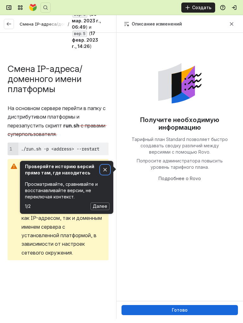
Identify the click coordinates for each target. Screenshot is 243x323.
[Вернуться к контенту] (9, 24)
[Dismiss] (105, 169)
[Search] (45, 8)
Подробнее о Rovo (180, 178)
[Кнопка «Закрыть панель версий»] (231, 24)
